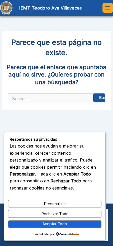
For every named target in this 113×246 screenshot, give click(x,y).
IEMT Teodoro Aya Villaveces (50, 8)
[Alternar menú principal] (107, 8)
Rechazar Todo (55, 213)
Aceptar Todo (55, 223)
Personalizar (55, 203)
